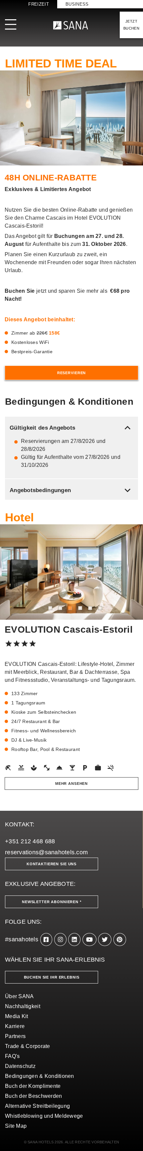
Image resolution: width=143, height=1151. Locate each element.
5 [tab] (90, 608)
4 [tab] (80, 608)
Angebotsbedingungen (71, 490)
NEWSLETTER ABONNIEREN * (51, 902)
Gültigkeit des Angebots (71, 428)
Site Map (16, 1126)
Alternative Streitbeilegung (37, 1106)
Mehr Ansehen (71, 783)
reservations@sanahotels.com (46, 852)
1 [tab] (50, 608)
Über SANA (19, 996)
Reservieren (71, 373)
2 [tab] (60, 608)
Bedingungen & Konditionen (39, 1076)
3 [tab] (70, 608)
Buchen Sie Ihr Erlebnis (51, 977)
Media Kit (16, 1016)
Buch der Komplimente (33, 1086)
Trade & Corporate (27, 1046)
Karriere (15, 1026)
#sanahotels (21, 939)
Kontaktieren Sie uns (51, 864)
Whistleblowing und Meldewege (44, 1116)
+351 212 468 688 (30, 841)
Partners (15, 1036)
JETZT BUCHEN (131, 24)
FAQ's (12, 1056)
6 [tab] (100, 608)
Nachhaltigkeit (22, 1006)
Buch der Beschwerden (33, 1096)
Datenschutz (20, 1066)
